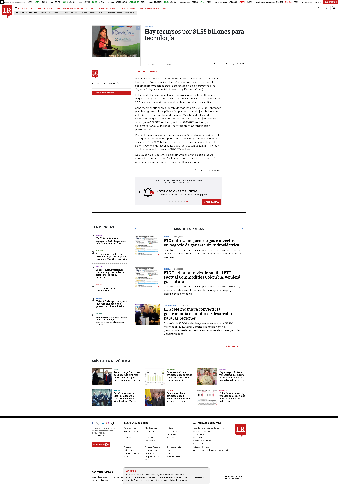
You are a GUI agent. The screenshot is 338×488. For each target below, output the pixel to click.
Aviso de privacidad (201, 437)
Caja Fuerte (150, 431)
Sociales (127, 463)
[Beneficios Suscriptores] (326, 7)
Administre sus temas (104, 93)
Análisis (99, 285)
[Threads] (113, 424)
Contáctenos (198, 434)
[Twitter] (220, 63)
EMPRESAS (48, 8)
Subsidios (64, 13)
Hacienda (100, 314)
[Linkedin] (226, 63)
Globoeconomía (174, 447)
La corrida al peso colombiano (105, 289)
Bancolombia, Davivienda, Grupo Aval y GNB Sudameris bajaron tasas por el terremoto (111, 274)
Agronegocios (130, 428)
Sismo (43, 13)
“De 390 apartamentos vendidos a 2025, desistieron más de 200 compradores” (111, 241)
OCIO (57, 8)
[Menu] (16, 8)
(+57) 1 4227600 (99, 435)
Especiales (149, 444)
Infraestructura (151, 450)
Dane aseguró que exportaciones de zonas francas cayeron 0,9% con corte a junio (179, 376)
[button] (138, 192)
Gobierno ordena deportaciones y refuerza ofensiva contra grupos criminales (180, 397)
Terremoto (53, 13)
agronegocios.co (121, 477)
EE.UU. (116, 369)
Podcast (127, 456)
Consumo (128, 437)
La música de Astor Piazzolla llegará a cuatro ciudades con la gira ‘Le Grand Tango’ (126, 397)
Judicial (170, 390)
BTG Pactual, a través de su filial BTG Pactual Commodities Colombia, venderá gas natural (202, 277)
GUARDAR (240, 64)
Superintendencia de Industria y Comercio (211, 450)
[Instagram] (108, 424)
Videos (148, 463)
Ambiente (223, 390)
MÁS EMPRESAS (233, 346)
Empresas (128, 444)
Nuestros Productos (201, 431)
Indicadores (129, 450)
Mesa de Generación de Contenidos (208, 428)
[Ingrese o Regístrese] (334, 8)
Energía (99, 298)
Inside (169, 450)
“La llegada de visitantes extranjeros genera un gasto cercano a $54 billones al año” (111, 256)
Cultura (117, 390)
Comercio (171, 369)
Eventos (170, 444)
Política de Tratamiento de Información (209, 444)
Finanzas (127, 447)
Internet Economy (131, 453)
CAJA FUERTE (136, 8)
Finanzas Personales (153, 447)
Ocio (169, 453)
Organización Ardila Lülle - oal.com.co (234, 477)
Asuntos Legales (131, 431)
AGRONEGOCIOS (89, 8)
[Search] (318, 7)
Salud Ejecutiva (173, 456)
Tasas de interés (115, 13)
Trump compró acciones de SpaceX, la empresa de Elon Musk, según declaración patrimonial (127, 376)
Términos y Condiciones (203, 441)
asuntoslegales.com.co (102, 477)
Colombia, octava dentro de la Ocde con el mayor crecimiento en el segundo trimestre (111, 321)
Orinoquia (75, 13)
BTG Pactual (130, 13)
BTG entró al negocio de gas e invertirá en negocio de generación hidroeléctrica (111, 304)
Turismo (93, 13)
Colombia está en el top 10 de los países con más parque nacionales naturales (232, 397)
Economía (171, 437)
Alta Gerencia (151, 428)
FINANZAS (23, 8)
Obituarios (149, 453)
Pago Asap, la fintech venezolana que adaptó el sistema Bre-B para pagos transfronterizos (232, 376)
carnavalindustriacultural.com (104, 480)
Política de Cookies (177, 480)
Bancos (102, 13)
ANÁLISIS (103, 8)
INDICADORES (152, 8)
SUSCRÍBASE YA (211, 202)
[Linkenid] (104, 424)
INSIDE (163, 8)
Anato (84, 13)
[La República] (7, 11)
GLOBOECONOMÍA (70, 8)
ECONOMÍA (35, 8)
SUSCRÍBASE (331, 2)
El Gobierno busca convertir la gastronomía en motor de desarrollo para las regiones (198, 314)
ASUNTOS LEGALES (119, 8)
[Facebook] (214, 63)
